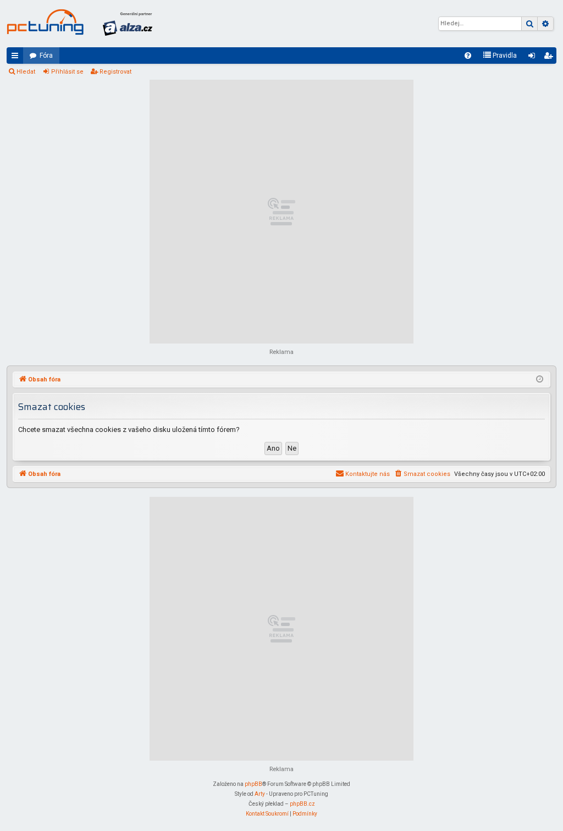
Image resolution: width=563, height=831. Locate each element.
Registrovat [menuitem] (550, 58)
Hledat (25, 71)
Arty (260, 794)
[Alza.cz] (127, 23)
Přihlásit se (67, 71)
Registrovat (115, 71)
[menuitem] (468, 55)
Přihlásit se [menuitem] (534, 58)
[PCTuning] (45, 22)
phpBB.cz (302, 804)
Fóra (46, 55)
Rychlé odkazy (17, 58)
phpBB (253, 784)
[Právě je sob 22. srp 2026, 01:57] (539, 380)
